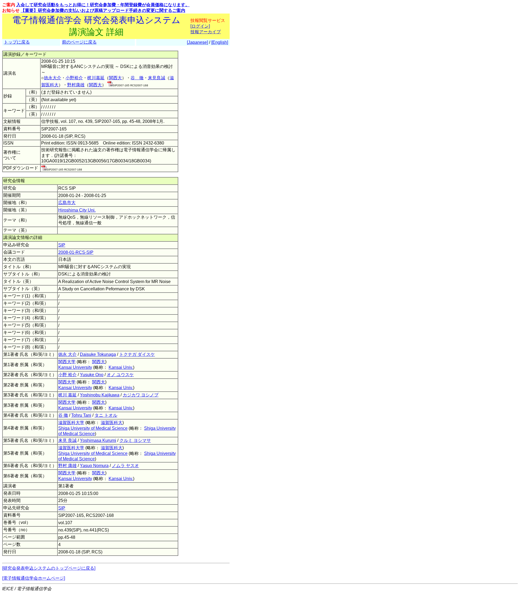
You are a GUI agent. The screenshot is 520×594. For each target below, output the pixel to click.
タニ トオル (106, 415)
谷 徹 (137, 78)
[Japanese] (197, 42)
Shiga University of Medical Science (93, 428)
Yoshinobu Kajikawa (99, 395)
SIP (61, 245)
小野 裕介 (67, 374)
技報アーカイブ (205, 31)
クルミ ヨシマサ (135, 440)
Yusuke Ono (91, 374)
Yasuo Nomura (94, 465)
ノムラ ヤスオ (125, 465)
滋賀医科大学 (71, 422)
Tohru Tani (81, 415)
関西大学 (67, 361)
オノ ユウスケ (120, 374)
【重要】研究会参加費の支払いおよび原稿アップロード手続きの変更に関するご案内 (103, 10)
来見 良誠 (67, 440)
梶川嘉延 (96, 78)
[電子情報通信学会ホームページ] (33, 578)
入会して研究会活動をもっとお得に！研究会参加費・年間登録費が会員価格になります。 (103, 4)
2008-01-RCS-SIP (75, 252)
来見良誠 (156, 78)
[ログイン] (200, 26)
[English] (219, 42)
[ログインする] (110, 85)
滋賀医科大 (111, 422)
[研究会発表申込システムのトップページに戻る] (48, 568)
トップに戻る (17, 42)
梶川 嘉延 (67, 395)
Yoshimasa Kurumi (98, 440)
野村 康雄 (67, 465)
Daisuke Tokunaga (98, 354)
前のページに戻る (79, 42)
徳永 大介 (67, 354)
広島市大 (67, 202)
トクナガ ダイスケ (137, 354)
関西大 (115, 78)
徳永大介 (52, 78)
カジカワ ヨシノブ (140, 395)
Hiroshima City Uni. (77, 210)
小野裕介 (74, 78)
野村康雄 (75, 85)
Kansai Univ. (121, 367)
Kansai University (75, 367)
